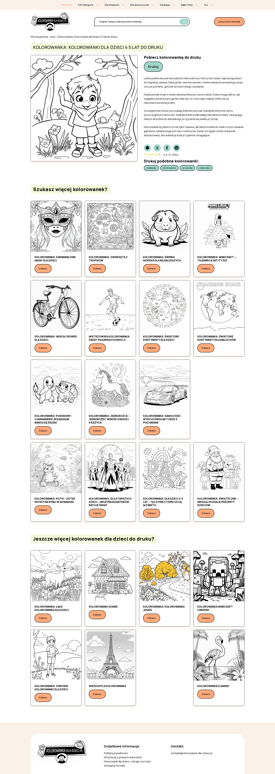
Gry (206, 4)
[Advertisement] (218, 397)
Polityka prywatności (116, 753)
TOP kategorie (85, 4)
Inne (52, 37)
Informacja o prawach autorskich (123, 757)
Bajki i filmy (187, 4)
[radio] (145, 155)
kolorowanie (169, 168)
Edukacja (165, 4)
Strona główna (39, 37)
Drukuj (153, 66)
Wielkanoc (66, 4)
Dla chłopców (112, 4)
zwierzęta (204, 168)
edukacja (151, 168)
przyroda (187, 168)
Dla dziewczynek (139, 4)
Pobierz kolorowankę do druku (172, 57)
